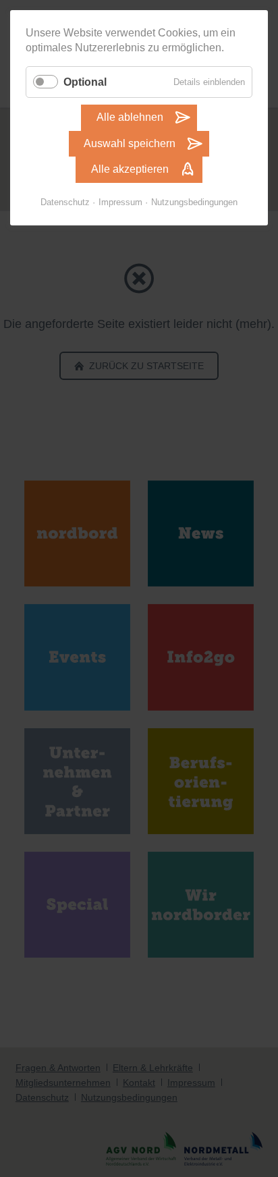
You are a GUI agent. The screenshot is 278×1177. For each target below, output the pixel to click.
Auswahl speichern (129, 143)
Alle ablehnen (129, 117)
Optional (85, 82)
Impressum (120, 202)
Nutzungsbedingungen (194, 202)
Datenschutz (65, 202)
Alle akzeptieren (130, 169)
